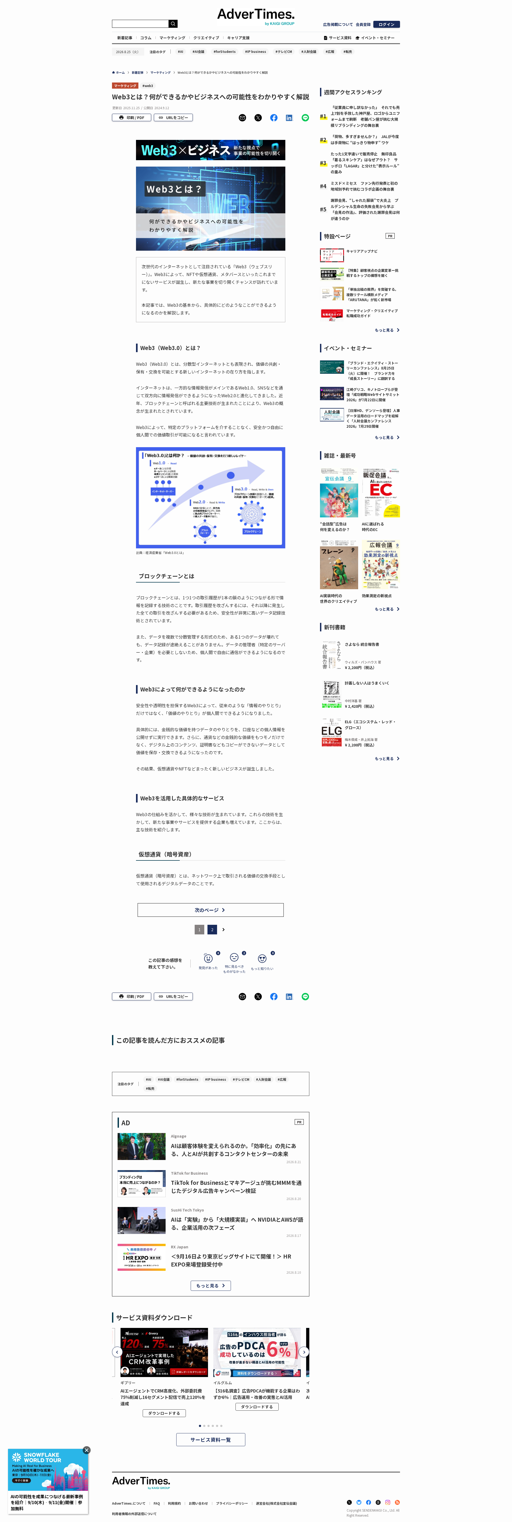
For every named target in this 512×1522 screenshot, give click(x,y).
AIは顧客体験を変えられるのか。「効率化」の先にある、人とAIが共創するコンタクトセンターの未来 (233, 1150)
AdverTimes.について (129, 1503)
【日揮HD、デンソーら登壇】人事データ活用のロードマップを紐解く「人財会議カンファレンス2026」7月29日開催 (373, 418)
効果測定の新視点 (377, 595)
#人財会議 (308, 51)
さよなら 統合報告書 (362, 644)
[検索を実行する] (173, 24)
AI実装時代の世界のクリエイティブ (338, 598)
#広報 (330, 51)
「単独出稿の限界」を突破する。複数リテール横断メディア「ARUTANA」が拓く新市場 (372, 294)
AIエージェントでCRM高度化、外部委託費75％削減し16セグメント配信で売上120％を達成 (163, 1397)
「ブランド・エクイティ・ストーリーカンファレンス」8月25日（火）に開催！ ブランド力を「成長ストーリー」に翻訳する (372, 370)
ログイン (387, 24)
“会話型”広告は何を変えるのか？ (335, 526)
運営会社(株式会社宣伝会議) (276, 1503)
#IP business (255, 51)
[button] (242, 118)
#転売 (347, 51)
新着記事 (124, 37)
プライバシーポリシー (232, 1503)
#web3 (147, 85)
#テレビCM (283, 51)
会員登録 (363, 24)
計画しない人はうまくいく (367, 683)
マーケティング (172, 37)
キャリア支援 (238, 37)
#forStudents (225, 51)
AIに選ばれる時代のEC (373, 526)
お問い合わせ (198, 1503)
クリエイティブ (206, 37)
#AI (180, 51)
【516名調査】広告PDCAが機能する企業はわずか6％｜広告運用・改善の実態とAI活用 (256, 1393)
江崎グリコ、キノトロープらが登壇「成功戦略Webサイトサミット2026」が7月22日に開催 (372, 394)
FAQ (157, 1503)
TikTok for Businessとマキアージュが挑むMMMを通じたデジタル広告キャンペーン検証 (236, 1186)
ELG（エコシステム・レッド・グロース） (370, 724)
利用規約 (174, 1503)
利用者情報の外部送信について (134, 1513)
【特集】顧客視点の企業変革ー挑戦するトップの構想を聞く (372, 273)
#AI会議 (198, 51)
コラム (145, 37)
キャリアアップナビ (362, 251)
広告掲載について (338, 24)
